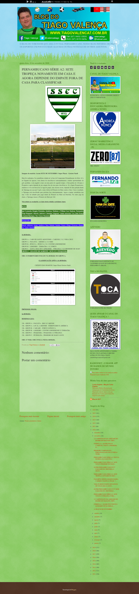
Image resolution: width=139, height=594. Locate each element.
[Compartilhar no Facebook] (57, 345)
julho (96, 523)
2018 (94, 551)
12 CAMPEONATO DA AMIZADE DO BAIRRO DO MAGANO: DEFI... (106, 439)
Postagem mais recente (29, 416)
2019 (94, 547)
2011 (94, 574)
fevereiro (97, 540)
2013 (94, 567)
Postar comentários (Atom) (33, 421)
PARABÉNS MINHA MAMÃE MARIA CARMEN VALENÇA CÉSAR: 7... (106, 480)
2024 (94, 416)
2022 (94, 423)
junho (96, 527)
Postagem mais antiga (76, 416)
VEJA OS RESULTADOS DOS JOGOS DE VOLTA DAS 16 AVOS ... (106, 485)
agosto (96, 520)
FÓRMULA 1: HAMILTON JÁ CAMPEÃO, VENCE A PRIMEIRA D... (105, 445)
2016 (94, 557)
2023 (94, 420)
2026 (94, 410)
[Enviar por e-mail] (51, 345)
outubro (96, 513)
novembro (97, 436)
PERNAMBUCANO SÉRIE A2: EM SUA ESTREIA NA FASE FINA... (106, 458)
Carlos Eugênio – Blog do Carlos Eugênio (102, 385)
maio (96, 530)
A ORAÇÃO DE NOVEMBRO (103, 509)
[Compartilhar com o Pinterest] (59, 345)
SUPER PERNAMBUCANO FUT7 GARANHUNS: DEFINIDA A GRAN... (104, 469)
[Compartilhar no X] (55, 345)
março (96, 537)
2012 (94, 571)
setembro (97, 517)
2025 (94, 413)
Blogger (73, 590)
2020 (94, 430)
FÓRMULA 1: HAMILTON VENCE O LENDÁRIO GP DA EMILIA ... (105, 505)
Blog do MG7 (96, 399)
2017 (94, 554)
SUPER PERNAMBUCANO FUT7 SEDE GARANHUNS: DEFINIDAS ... (106, 490)
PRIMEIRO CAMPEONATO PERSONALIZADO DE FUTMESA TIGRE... (105, 452)
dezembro (97, 433)
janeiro (96, 543)
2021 (94, 426)
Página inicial (53, 416)
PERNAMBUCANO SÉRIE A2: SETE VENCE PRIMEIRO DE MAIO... (105, 463)
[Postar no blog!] (53, 345)
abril (96, 533)
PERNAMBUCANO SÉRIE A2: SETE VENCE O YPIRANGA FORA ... (105, 495)
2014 (94, 564)
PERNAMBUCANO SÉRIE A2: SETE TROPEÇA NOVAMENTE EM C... (105, 475)
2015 (94, 561)
